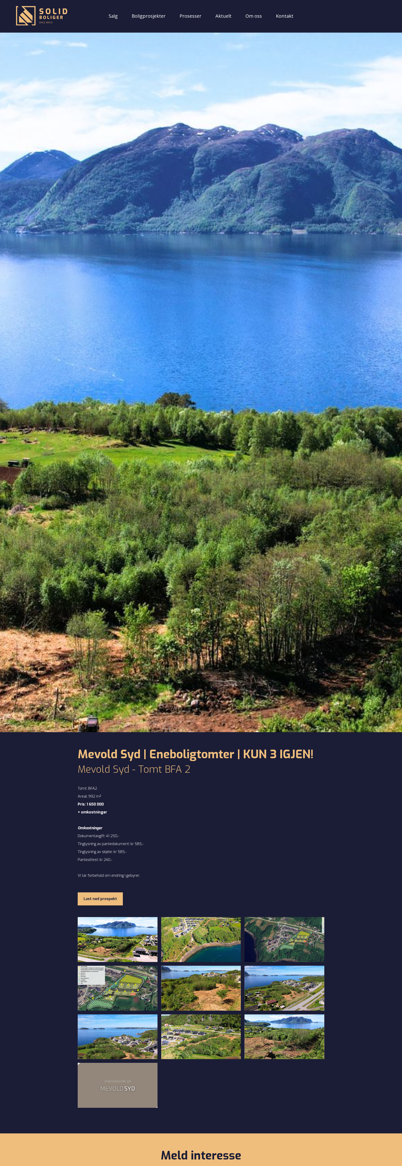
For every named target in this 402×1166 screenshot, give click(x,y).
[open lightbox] (117, 939)
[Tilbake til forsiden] (41, 16)
